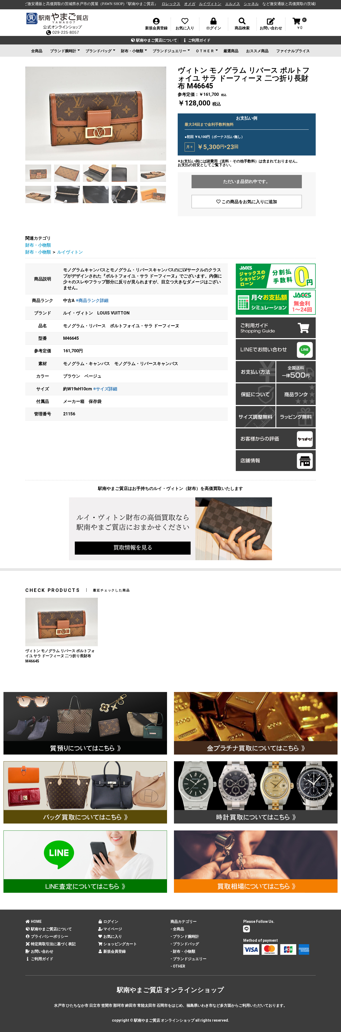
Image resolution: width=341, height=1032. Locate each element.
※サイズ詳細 (105, 388)
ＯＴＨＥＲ (205, 51)
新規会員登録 (114, 951)
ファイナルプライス (293, 51)
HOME (36, 921)
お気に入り (112, 936)
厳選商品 (231, 51)
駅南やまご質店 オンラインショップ (170, 990)
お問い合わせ (41, 951)
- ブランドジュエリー (188, 959)
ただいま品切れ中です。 (246, 181)
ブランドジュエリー (169, 51)
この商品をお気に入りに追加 (249, 201)
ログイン (110, 921)
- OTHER (177, 966)
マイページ (112, 929)
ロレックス (125, 4)
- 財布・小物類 (182, 951)
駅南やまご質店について (156, 40)
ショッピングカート (120, 944)
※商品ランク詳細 (92, 300)
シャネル (205, 4)
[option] (95, 114)
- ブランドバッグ (184, 944)
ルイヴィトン (164, 4)
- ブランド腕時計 (184, 936)
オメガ (143, 4)
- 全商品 (177, 929)
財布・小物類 (132, 51)
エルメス (186, 4)
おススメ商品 (257, 51)
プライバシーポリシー (49, 936)
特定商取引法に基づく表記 (53, 944)
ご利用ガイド (198, 40)
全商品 (36, 51)
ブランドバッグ (99, 51)
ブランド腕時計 (63, 51)
